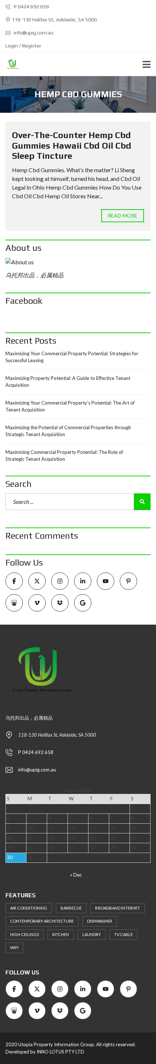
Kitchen (60, 934)
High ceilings (24, 934)
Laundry (91, 934)
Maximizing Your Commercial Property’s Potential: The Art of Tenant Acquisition (70, 406)
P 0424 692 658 (31, 6)
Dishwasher (99, 921)
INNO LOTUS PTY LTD (60, 1052)
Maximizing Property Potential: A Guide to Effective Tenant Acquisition (67, 381)
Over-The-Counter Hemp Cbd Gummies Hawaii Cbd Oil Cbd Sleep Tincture (71, 145)
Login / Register (23, 46)
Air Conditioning (28, 908)
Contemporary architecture (42, 921)
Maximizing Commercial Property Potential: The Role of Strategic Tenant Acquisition (64, 455)
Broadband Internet (117, 908)
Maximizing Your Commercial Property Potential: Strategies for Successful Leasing (71, 357)
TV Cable (123, 934)
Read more (122, 215)
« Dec (76, 875)
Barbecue (71, 908)
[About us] (78, 262)
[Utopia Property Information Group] (10, 64)
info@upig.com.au (33, 33)
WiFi (14, 947)
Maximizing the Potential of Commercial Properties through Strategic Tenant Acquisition (68, 431)
